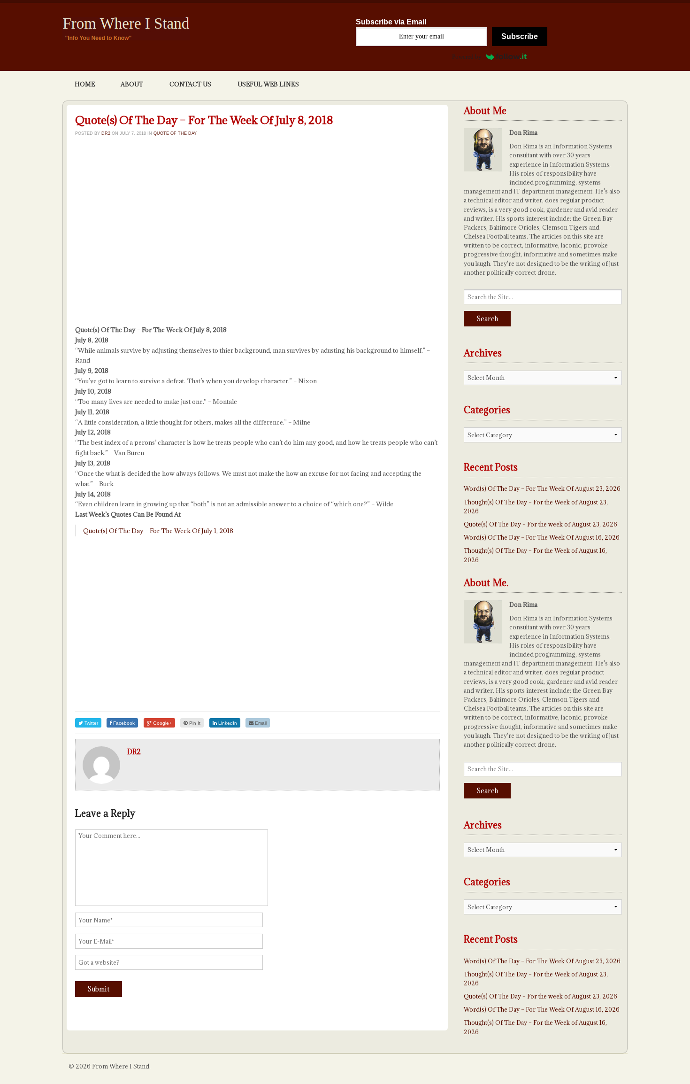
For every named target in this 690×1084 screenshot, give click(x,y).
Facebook (123, 723)
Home (85, 84)
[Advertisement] (257, 238)
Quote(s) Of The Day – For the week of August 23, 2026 (540, 524)
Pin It (194, 723)
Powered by (467, 56)
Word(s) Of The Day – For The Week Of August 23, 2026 (542, 488)
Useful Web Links (268, 84)
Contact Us (190, 84)
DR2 (105, 133)
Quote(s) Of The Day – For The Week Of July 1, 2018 (158, 531)
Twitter (90, 723)
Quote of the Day (175, 133)
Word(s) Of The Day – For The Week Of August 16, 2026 (542, 537)
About (132, 84)
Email (260, 723)
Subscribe (519, 36)
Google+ (162, 723)
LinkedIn (227, 723)
